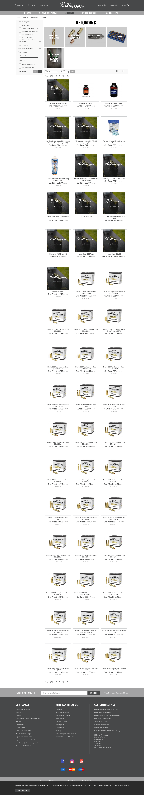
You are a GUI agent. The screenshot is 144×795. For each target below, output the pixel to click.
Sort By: (47, 70)
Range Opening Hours (23, 709)
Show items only (29, 64)
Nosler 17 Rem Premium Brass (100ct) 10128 (86, 292)
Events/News (20, 728)
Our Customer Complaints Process (106, 709)
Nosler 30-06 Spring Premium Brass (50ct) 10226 (58, 593)
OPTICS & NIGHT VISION (89, 13)
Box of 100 (120, 262)
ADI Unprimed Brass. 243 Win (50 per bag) (86, 142)
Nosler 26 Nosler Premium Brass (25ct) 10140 (114, 443)
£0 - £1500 (22, 55)
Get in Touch (60, 728)
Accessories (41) (27, 25)
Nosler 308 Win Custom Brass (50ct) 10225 (86, 669)
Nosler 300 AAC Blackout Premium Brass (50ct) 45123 (86, 593)
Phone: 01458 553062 (23, 746)
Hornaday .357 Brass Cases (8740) (113, 179)
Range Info (19, 712)
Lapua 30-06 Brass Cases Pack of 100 (58, 217)
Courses (18, 715)
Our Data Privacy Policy (102, 712)
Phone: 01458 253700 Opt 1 (65, 737)
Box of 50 (107, 262)
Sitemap (58, 731)
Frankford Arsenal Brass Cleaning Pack (114, 142)
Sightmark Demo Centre (24, 737)
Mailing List (60, 724)
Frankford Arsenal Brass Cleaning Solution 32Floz (58, 179)
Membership (20, 724)
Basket (124, 5)
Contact (33, 5)
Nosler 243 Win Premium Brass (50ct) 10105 (86, 405)
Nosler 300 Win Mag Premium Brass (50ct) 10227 (114, 631)
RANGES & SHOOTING (112, 13)
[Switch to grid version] (117, 71)
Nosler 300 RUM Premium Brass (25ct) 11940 (58, 631)
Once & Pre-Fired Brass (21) (30, 28)
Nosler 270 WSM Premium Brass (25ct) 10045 (86, 518)
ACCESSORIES (69, 13)
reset (35, 71)
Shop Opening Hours (63, 712)
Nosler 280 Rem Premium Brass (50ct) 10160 (85, 556)
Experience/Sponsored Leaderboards (28, 740)
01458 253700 (44, 5)
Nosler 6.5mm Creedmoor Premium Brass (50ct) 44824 (114, 669)
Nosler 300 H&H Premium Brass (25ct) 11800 (114, 593)
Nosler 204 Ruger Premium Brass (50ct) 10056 (114, 292)
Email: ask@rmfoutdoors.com (66, 734)
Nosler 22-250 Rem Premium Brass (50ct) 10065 (86, 330)
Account (100, 5)
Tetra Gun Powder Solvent (58, 103)
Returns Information (101, 728)
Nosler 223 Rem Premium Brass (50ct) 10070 (113, 368)
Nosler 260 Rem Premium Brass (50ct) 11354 (58, 480)
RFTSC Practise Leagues (24, 734)
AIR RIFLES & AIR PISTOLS (48, 13)
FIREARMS (27, 13)
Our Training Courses (63, 715)
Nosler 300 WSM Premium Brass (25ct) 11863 (58, 669)
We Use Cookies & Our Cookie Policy (107, 731)
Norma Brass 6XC (58, 291)
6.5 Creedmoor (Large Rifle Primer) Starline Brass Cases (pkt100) (58, 142)
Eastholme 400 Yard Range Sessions (28, 718)
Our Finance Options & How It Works (107, 715)
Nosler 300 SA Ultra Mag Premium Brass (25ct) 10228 (85, 631)
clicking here (124, 785)
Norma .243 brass (86, 216)
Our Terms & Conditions (102, 718)
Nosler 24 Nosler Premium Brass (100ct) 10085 (58, 405)
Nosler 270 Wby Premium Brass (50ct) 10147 (114, 480)
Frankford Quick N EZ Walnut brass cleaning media (86, 179)
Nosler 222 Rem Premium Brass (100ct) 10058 (58, 368)
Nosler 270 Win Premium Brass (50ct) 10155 (58, 518)
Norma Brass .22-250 (114, 254)
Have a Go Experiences (23, 731)
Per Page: (62, 70)
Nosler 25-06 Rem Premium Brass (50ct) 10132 (114, 405)
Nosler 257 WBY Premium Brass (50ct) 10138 (86, 443)
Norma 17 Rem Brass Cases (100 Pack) (114, 217)
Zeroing (112, 5)
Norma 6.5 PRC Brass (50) (58, 254)
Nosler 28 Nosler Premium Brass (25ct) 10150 (114, 518)
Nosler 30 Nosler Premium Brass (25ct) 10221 (114, 556)
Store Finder (60, 718)
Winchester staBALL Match (114, 103)
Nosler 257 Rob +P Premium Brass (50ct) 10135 (58, 443)
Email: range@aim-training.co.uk (27, 743)
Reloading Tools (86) (28, 34)
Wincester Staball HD (86, 103)
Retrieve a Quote (61, 721)
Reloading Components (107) (30, 31)
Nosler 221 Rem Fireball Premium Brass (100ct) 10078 (114, 330)
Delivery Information (101, 724)
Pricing (18, 721)
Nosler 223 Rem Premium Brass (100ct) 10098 (85, 368)
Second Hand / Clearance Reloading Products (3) (29, 38)
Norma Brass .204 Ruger (86, 254)
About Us (59, 709)
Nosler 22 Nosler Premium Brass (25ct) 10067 (58, 330)
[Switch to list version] (123, 71)
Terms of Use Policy (101, 721)
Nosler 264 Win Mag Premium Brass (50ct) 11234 (86, 480)
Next (68, 76)
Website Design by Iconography (92, 781)
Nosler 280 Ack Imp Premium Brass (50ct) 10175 (58, 556)
